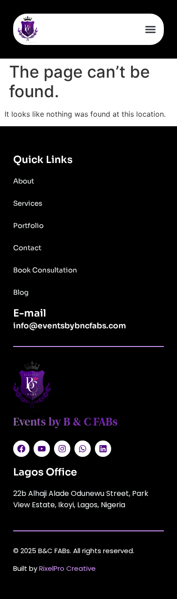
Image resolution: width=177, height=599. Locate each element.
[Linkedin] (103, 449)
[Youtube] (42, 449)
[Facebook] (21, 449)
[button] (150, 29)
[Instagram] (62, 449)
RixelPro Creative (67, 568)
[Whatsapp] (82, 449)
